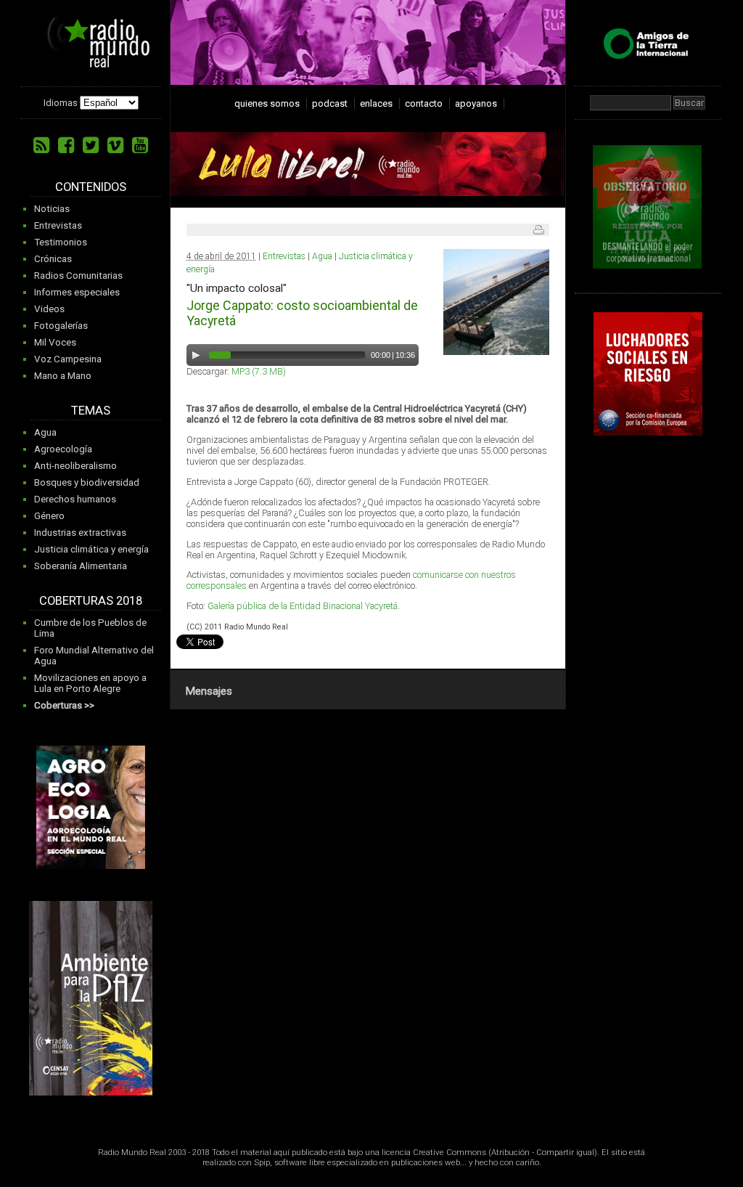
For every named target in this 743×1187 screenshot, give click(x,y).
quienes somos (267, 103)
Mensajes (208, 691)
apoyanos (476, 103)
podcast (330, 103)
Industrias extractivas (80, 532)
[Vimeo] (115, 145)
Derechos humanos (75, 499)
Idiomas (61, 102)
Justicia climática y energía (91, 549)
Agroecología (63, 449)
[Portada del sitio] (92, 62)
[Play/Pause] (196, 355)
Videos (49, 308)
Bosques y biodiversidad (86, 482)
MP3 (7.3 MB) (258, 371)
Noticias (52, 208)
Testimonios (60, 242)
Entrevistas (58, 225)
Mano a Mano (62, 375)
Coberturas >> (64, 705)
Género (49, 515)
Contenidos (90, 187)
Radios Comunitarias (78, 275)
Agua (45, 432)
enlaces (376, 103)
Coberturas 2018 (90, 601)
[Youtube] (140, 145)
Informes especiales (77, 292)
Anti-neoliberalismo (75, 465)
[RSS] (41, 145)
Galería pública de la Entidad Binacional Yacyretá (303, 605)
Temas (90, 410)
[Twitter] (91, 145)
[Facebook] (66, 145)
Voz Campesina (68, 359)
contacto (424, 103)
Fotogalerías (61, 325)
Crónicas (53, 258)
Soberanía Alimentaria (80, 565)
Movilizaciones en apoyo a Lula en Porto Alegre (90, 683)
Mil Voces (55, 342)
